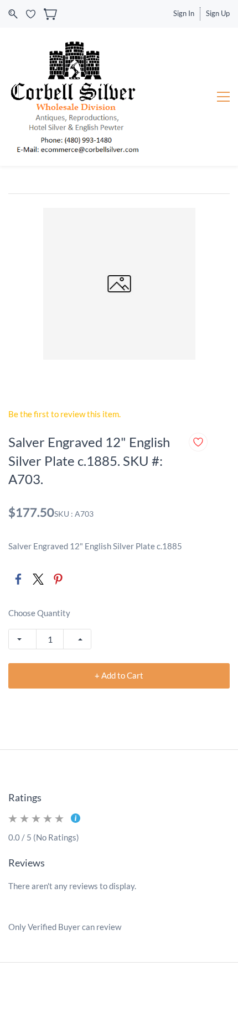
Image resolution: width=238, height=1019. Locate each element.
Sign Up (218, 13)
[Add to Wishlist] (198, 442)
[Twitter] (38, 579)
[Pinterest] (58, 579)
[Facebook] (18, 579)
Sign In (183, 13)
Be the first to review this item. (64, 414)
